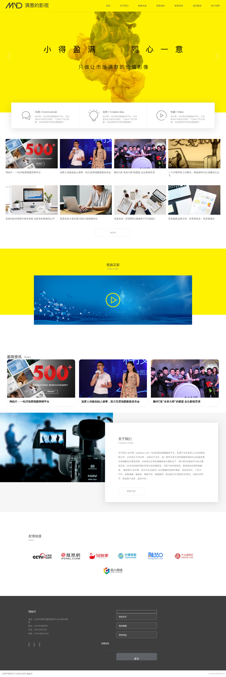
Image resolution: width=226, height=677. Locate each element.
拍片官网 (215, 5)
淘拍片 (32, 611)
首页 (108, 5)
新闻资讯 (179, 5)
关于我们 (124, 5)
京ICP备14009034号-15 (217, 674)
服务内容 (142, 5)
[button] (39, 645)
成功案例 (197, 5)
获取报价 (160, 5)
